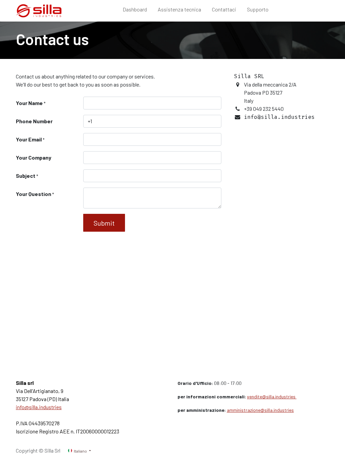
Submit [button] (104, 223)
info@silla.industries (39, 407)
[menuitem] (135, 11)
